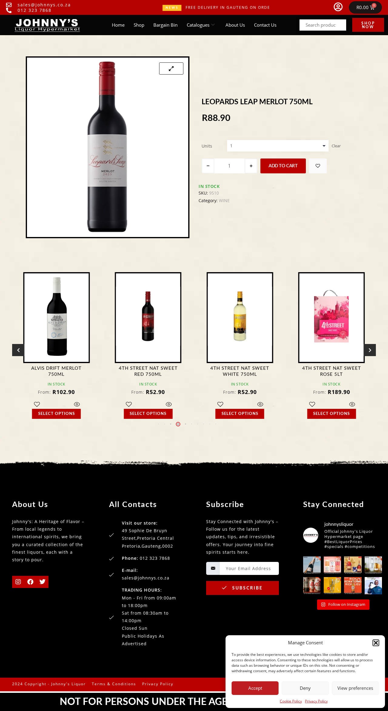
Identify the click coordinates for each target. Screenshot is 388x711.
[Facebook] (30, 582)
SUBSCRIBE (246, 588)
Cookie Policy (291, 701)
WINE (224, 200)
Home (118, 25)
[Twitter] (42, 582)
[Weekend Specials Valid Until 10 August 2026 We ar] (312, 586)
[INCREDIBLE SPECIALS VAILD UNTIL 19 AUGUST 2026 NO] (373, 565)
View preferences (355, 688)
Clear (336, 146)
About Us (235, 25)
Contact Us (265, 25)
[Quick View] (77, 405)
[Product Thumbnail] (171, 68)
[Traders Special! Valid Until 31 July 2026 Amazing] (353, 586)
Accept (255, 688)
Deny (305, 688)
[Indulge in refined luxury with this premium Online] (353, 565)
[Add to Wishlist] (318, 166)
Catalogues (198, 25)
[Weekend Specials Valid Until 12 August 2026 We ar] (332, 565)
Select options (56, 414)
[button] (376, 643)
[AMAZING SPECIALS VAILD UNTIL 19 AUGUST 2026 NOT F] (332, 586)
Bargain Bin (165, 25)
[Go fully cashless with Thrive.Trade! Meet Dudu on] (373, 586)
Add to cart (283, 166)
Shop (139, 25)
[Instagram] (18, 582)
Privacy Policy (316, 701)
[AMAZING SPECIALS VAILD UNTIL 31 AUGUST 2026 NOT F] (312, 565)
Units (207, 146)
